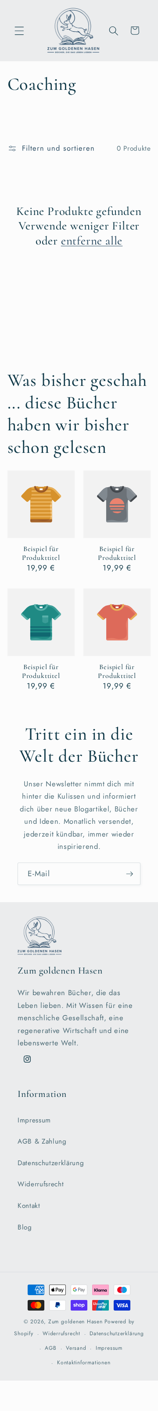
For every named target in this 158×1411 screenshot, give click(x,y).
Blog (25, 1227)
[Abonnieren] (129, 874)
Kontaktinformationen (83, 1363)
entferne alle (92, 240)
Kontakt (29, 1206)
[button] (19, 30)
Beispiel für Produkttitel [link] (41, 553)
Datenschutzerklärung (51, 1163)
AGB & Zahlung (42, 1141)
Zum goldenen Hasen (75, 1322)
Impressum (34, 1120)
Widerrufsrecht (41, 1184)
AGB (50, 1348)
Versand (76, 1348)
